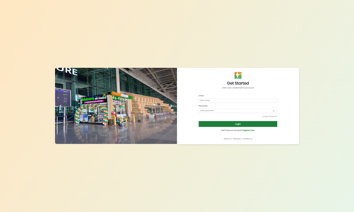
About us (228, 138)
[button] (60, 105)
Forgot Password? (270, 116)
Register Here (249, 130)
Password (203, 105)
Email (201, 95)
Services (237, 138)
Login (238, 123)
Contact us (247, 138)
